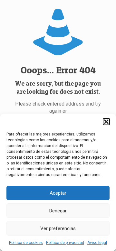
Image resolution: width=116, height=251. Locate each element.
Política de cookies (26, 242)
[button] (106, 121)
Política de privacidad (65, 242)
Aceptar (58, 193)
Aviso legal (97, 242)
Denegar (58, 211)
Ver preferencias (58, 228)
